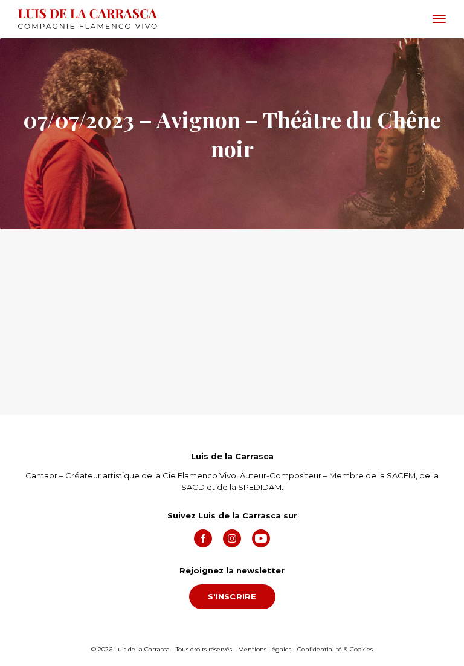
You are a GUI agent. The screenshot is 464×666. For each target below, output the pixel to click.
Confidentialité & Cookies (335, 649)
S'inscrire (232, 596)
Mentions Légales (264, 649)
